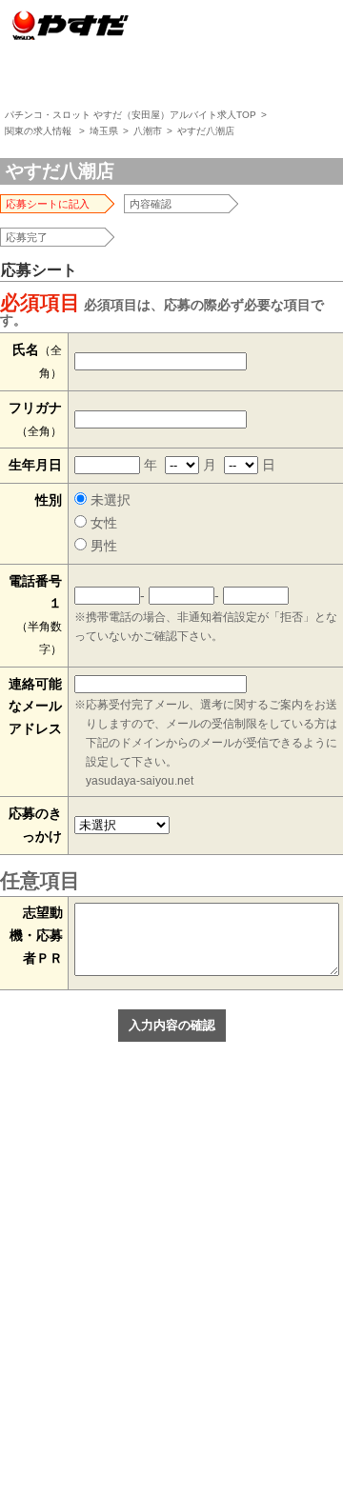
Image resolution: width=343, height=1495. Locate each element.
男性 (102, 545)
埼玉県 (104, 131)
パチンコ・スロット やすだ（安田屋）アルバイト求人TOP (130, 115)
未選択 (109, 500)
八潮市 (147, 131)
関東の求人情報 (38, 131)
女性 (102, 522)
